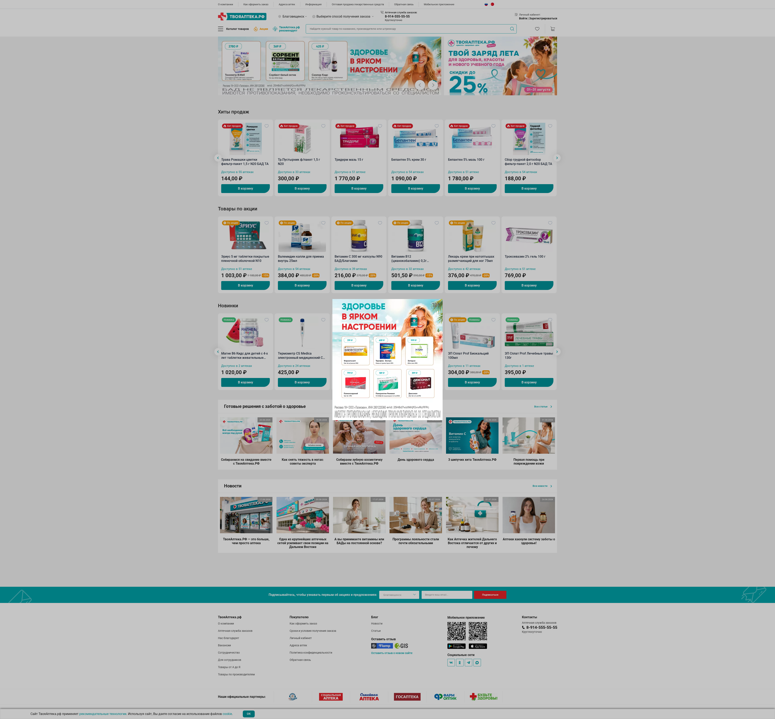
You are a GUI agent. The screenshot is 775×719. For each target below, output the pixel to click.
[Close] (438, 303)
